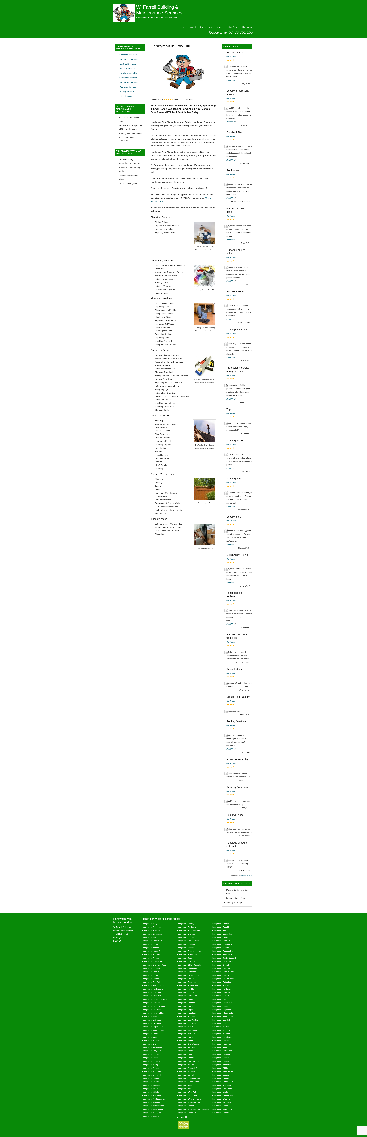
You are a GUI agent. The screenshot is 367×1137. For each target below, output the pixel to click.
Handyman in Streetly (220, 1078)
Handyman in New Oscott (222, 1037)
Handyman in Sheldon (150, 1068)
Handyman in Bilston (150, 937)
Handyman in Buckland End (223, 954)
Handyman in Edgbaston (186, 982)
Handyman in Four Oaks (151, 992)
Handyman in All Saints (151, 948)
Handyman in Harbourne (222, 999)
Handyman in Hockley (185, 1006)
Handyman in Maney (185, 1027)
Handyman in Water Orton (187, 1095)
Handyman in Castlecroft (186, 961)
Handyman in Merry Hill (221, 1030)
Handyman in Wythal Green (188, 1113)
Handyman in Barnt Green (222, 941)
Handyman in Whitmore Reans (189, 1099)
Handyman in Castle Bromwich (224, 958)
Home (183, 27)
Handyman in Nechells (186, 1037)
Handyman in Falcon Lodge (153, 985)
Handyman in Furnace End (187, 992)
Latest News (232, 27)
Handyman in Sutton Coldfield (188, 1082)
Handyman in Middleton (151, 1034)
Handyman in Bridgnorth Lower (189, 951)
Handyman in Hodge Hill (221, 1006)
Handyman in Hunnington (187, 1013)
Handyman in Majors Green (152, 1027)
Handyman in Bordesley (186, 927)
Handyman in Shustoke (186, 1071)
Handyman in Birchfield (186, 934)
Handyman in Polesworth (222, 1051)
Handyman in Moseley (150, 1037)
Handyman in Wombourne (222, 1109)
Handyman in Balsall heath (152, 944)
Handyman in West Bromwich (153, 1099)
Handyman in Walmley (151, 1092)
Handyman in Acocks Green (153, 951)
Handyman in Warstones (151, 1095)
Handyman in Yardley (150, 1116)
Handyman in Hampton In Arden (154, 999)
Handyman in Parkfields (221, 1044)
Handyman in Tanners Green (188, 1085)
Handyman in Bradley (185, 924)
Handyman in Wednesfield (222, 1095)
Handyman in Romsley (151, 1061)
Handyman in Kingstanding (222, 1016)
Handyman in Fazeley (220, 985)
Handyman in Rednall (220, 1058)
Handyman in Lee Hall (221, 1020)
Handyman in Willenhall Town (188, 1102)
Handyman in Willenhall (151, 1102)
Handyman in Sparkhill (221, 1075)
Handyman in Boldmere (151, 930)
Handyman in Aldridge (185, 948)
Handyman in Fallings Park (187, 985)
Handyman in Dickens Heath (188, 975)
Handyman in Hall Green (222, 996)
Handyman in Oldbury (220, 1040)
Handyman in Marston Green (153, 1030)
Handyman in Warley (220, 1092)
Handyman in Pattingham (152, 1047)
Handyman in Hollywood (151, 1010)
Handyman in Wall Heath (222, 1089)
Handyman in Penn (219, 1047)
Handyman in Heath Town (222, 1003)
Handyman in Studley (150, 1082)
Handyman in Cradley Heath (223, 972)
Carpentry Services (128, 55)
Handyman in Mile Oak (186, 1034)
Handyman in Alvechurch (222, 944)
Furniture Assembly (128, 73)
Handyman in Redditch (186, 1058)
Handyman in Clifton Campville (189, 965)
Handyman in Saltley (150, 1065)
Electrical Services (127, 64)
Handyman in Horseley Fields (153, 1013)
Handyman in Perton (185, 1051)
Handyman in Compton (221, 968)
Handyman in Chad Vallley (222, 961)
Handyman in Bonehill (221, 927)
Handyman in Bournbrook (152, 927)
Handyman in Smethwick (151, 1075)
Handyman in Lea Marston (187, 1020)
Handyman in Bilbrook (185, 937)
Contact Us (247, 27)
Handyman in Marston (220, 1027)
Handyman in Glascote (221, 992)
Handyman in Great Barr (151, 996)
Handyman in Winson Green (153, 1106)
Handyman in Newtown (151, 1040)
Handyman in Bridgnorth (151, 924)
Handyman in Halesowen (187, 996)
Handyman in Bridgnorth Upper (224, 951)
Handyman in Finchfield (186, 989)
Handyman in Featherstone (152, 989)
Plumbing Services (127, 87)
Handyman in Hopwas (185, 1010)
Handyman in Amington (186, 944)
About (193, 27)
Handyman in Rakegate (221, 1054)
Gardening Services (128, 77)
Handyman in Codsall (220, 965)
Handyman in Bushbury (151, 958)
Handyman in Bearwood (221, 937)
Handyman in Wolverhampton (153, 1109)
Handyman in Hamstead (186, 999)
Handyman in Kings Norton (152, 1016)
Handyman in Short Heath (152, 1071)
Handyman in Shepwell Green (189, 1068)
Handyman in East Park (151, 982)
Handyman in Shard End (221, 1065)
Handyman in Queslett (150, 1054)
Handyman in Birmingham (152, 934)
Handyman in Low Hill (220, 1023)
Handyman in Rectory (150, 1058)
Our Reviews (206, 27)
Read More (230, 80)
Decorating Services (128, 59)
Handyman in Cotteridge (186, 972)
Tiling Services (125, 96)
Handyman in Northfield (186, 1040)
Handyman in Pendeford (186, 1047)
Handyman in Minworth (221, 1034)
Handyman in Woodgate (151, 1113)
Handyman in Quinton (185, 1054)
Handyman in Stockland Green (189, 1078)
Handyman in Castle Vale (152, 961)
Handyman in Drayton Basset (223, 979)
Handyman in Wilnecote (221, 1102)
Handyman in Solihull (185, 1075)
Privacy (219, 27)
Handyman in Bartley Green (188, 941)
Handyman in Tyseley (185, 1089)
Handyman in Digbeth (220, 975)
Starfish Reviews (246, 875)
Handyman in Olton (149, 1044)
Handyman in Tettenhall (221, 1085)
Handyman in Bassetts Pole (152, 941)
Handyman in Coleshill (151, 968)
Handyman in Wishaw (185, 1106)
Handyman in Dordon (150, 979)
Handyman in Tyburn (150, 1089)
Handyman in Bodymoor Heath (189, 930)
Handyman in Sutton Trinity (222, 1082)
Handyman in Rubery (220, 1061)
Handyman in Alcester (220, 948)
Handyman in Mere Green (187, 1030)
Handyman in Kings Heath (222, 1013)
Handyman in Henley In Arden (153, 1006)
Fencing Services (127, 68)
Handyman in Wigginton (221, 1099)
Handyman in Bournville (221, 924)
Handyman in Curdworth (151, 975)
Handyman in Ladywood (151, 1020)
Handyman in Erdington (221, 982)
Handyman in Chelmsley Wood (154, 965)
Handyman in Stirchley (151, 1078)
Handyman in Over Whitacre (188, 1044)
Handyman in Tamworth (151, 1085)
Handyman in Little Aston (151, 1023)
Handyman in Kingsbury (186, 1016)
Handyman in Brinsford (151, 954)
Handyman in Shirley (220, 1068)
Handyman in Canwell (185, 958)
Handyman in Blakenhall (221, 930)
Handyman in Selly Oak (186, 1065)
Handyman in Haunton (186, 1003)
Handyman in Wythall (220, 1113)
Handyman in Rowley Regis (188, 1061)
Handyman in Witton (220, 1106)
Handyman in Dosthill (185, 979)
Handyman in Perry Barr (151, 1051)
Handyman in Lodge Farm (187, 1023)
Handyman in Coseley (150, 972)
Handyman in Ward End (186, 1092)
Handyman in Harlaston (151, 1003)
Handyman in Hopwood (221, 1010)
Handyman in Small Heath (222, 1071)
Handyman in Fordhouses (222, 989)
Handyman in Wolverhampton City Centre (193, 1109)
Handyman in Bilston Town (222, 934)
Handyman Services (128, 82)
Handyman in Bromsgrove (187, 954)
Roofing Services (127, 91)
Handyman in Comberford (187, 968)
